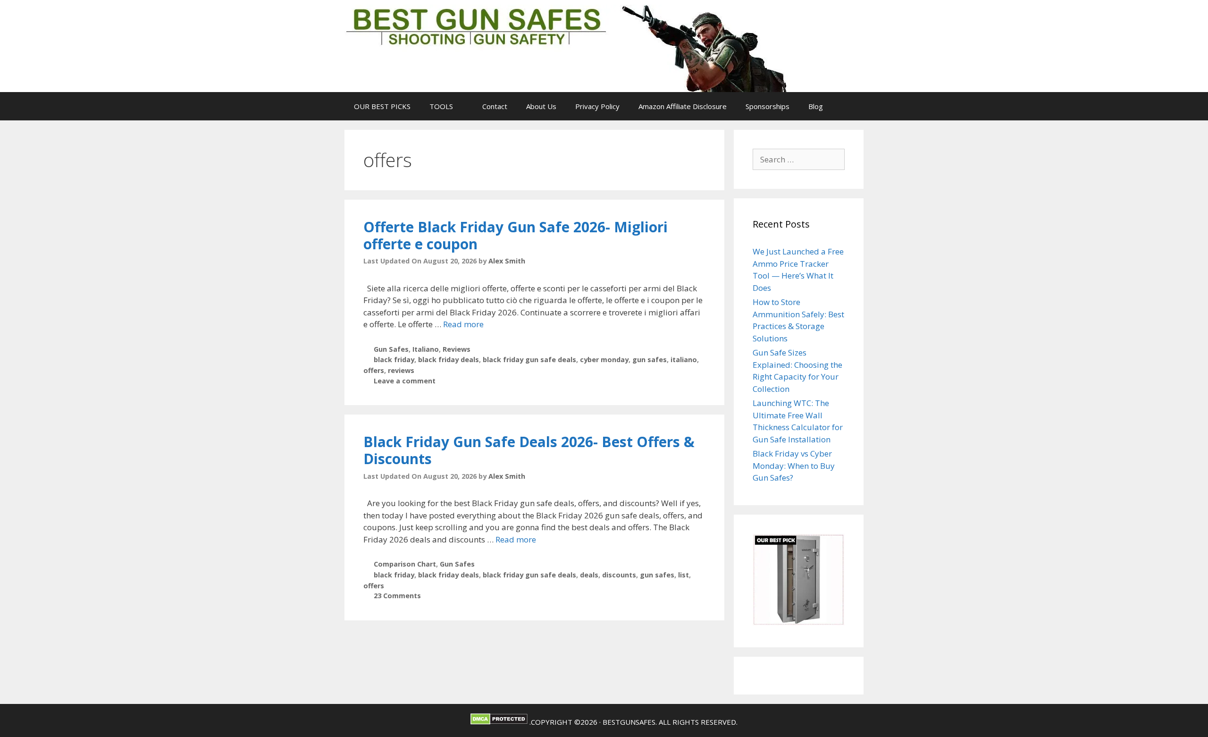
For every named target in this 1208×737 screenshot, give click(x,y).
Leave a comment (405, 380)
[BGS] (576, 47)
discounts (619, 574)
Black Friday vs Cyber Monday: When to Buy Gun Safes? (794, 465)
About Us (541, 106)
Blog (815, 106)
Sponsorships (767, 106)
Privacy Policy (597, 106)
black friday (394, 359)
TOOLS (441, 106)
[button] (463, 106)
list (683, 574)
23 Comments (397, 595)
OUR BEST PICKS (382, 106)
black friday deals (448, 359)
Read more (463, 324)
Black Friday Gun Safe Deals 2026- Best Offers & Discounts (529, 450)
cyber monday (604, 359)
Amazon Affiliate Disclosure (682, 106)
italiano (684, 359)
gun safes (649, 359)
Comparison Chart (405, 563)
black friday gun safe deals (529, 359)
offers (373, 370)
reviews (401, 370)
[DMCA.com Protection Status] (499, 722)
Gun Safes (391, 349)
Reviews (456, 349)
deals (589, 574)
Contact (494, 106)
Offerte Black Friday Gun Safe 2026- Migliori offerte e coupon (515, 235)
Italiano (425, 349)
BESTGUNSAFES (629, 722)
